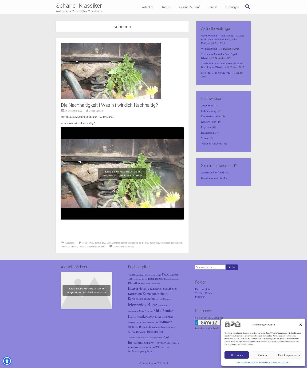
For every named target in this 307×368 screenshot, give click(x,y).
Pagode (131, 332)
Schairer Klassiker (79, 5)
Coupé (158, 274)
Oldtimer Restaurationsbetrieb (145, 327)
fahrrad (116, 242)
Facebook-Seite (202, 289)
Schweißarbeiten (172, 343)
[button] (300, 324)
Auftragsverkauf (143, 274)
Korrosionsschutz (154, 293)
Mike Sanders (146, 311)
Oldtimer (165, 321)
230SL (133, 274)
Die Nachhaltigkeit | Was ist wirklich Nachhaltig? (109, 105)
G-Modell (173, 274)
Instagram (200, 296)
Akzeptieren (237, 355)
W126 (137, 351)
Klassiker (134, 283)
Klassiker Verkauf (189, 7)
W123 (170, 347)
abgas (85, 242)
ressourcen (165, 242)
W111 (158, 347)
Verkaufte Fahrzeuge (211, 143)
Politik (145, 242)
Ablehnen (263, 355)
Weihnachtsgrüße (210, 48)
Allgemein (70, 242)
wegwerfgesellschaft (96, 246)
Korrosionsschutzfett (141, 298)
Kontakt (212, 7)
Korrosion (135, 293)
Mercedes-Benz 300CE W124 (216, 72)
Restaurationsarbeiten (136, 337)
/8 (129, 274)
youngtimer (146, 351)
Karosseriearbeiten (210, 116)
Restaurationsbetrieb (153, 337)
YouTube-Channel (204, 293)
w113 (164, 347)
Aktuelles (148, 7)
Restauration (176, 242)
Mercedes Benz (142, 304)
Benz (153, 274)
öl (140, 242)
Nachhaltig (133, 242)
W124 (131, 351)
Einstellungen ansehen (289, 355)
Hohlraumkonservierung (137, 279)
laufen (124, 242)
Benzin (97, 242)
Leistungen (232, 7)
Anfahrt (165, 7)
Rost (165, 337)
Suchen (232, 267)
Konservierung (208, 121)
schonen (64, 246)
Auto (91, 242)
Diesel (109, 242)
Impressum (286, 362)
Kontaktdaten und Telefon (214, 178)
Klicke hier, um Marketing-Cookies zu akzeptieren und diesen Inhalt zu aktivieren (122, 173)
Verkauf (205, 138)
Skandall (73, 246)
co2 (103, 242)
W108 (152, 347)
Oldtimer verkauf (169, 327)
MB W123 (159, 299)
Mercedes (167, 299)
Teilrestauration (134, 347)
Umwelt (82, 246)
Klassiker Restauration (150, 283)
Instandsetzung (208, 110)
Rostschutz (135, 342)
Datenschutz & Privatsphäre (247, 362)
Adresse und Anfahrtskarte (214, 172)
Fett (164, 274)
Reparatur (206, 127)
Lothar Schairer (96, 110)
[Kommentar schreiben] (123, 246)
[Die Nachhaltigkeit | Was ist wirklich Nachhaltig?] (111, 98)
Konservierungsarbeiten (163, 288)
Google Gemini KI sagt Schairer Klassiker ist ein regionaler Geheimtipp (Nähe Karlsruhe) (222, 39)
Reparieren (154, 242)
